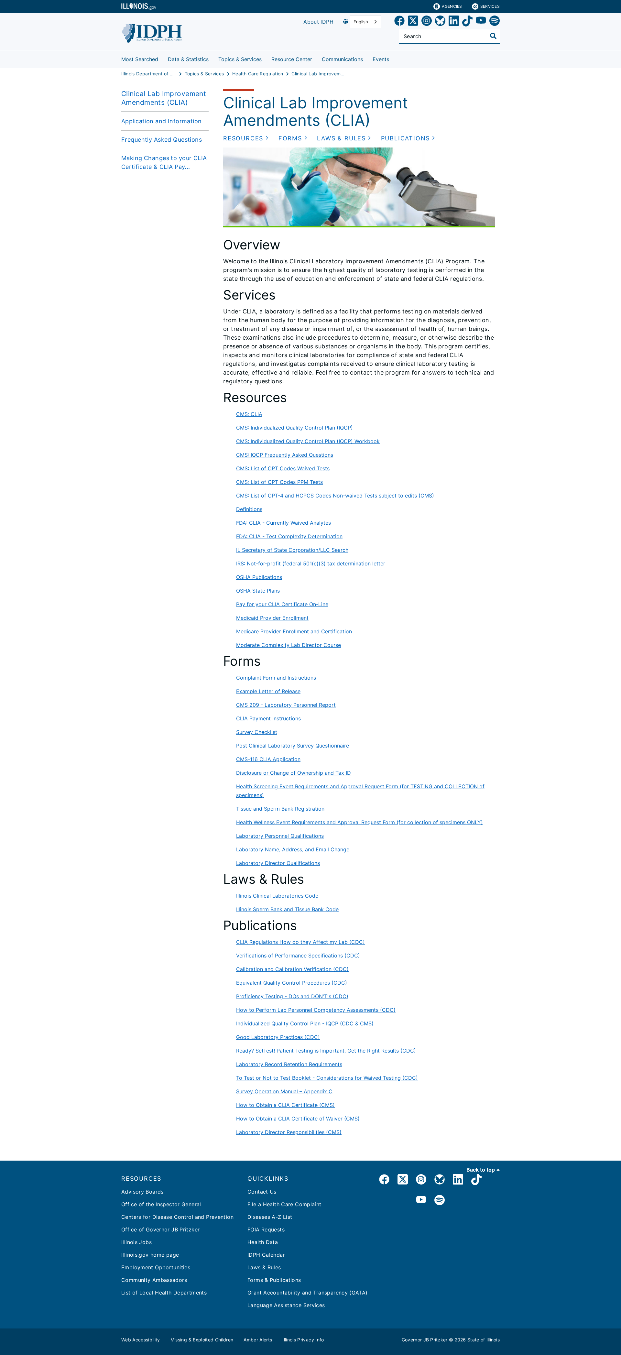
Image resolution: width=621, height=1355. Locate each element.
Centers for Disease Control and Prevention (177, 1217)
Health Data (262, 1242)
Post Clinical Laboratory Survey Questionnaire (292, 745)
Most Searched (139, 59)
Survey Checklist (256, 732)
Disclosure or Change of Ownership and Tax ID (293, 773)
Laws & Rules (264, 1267)
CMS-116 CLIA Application (268, 759)
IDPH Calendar (266, 1254)
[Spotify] (494, 22)
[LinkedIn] (454, 22)
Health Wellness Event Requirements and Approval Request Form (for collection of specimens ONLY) (359, 822)
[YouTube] (481, 22)
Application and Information (161, 121)
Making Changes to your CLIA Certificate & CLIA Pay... (164, 162)
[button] (246, 138)
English (361, 21)
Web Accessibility (140, 1339)
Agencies (452, 6)
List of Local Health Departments (164, 1292)
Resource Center (291, 59)
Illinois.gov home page (150, 1254)
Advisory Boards (142, 1191)
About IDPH (318, 21)
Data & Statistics (188, 59)
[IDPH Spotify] (439, 1200)
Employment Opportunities (155, 1267)
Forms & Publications (274, 1280)
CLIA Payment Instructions (268, 718)
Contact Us (262, 1191)
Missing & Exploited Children (202, 1339)
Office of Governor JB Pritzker (160, 1229)
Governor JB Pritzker (425, 1339)
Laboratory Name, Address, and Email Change (292, 849)
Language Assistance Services (286, 1305)
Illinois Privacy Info (303, 1339)
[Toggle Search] (493, 36)
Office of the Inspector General (161, 1204)
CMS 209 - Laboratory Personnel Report (286, 705)
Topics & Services (240, 59)
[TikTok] (467, 22)
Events (381, 59)
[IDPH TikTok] (476, 1180)
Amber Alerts (258, 1339)
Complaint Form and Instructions (276, 677)
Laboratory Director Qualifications (278, 863)
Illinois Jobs (136, 1242)
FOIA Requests (266, 1229)
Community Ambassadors (154, 1280)
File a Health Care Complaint (284, 1204)
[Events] (394, 58)
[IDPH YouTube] (421, 1200)
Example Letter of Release (268, 691)
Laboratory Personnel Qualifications (280, 836)
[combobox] (365, 22)
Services (490, 6)
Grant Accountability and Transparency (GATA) (307, 1292)
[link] (399, 22)
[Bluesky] (440, 22)
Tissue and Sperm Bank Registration (280, 808)
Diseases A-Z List (269, 1217)
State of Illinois (483, 1339)
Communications (342, 59)
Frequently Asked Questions (161, 139)
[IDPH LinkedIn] (458, 1180)
